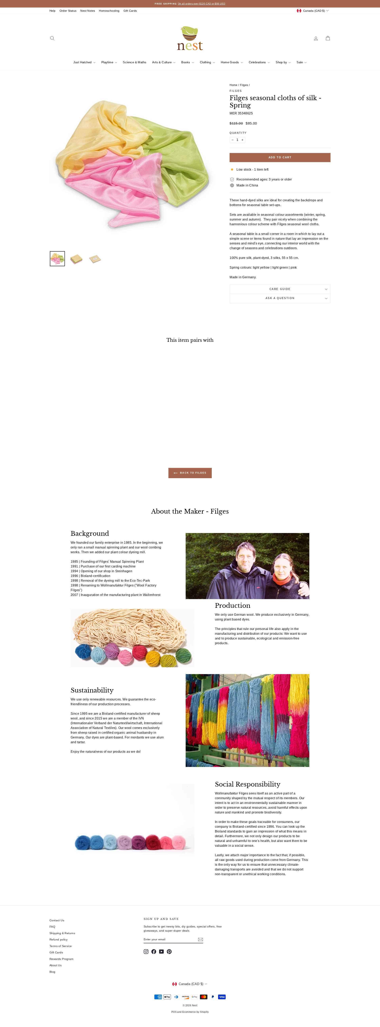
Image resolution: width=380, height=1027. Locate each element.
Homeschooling (109, 10)
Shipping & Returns (62, 933)
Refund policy (58, 939)
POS (174, 1012)
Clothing (206, 62)
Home (234, 84)
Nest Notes (87, 10)
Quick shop (83, 415)
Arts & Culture (162, 62)
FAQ (52, 926)
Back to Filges (193, 472)
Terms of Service (60, 946)
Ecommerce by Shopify (195, 1012)
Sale (300, 62)
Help (52, 10)
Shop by (282, 62)
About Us (55, 965)
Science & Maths (134, 62)
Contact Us (56, 920)
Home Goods (230, 62)
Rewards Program (61, 958)
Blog (52, 971)
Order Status (68, 10)
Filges (244, 84)
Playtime (107, 62)
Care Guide (280, 289)
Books (186, 62)
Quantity (238, 132)
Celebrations (258, 62)
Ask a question (280, 298)
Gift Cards (130, 10)
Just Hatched (82, 62)
